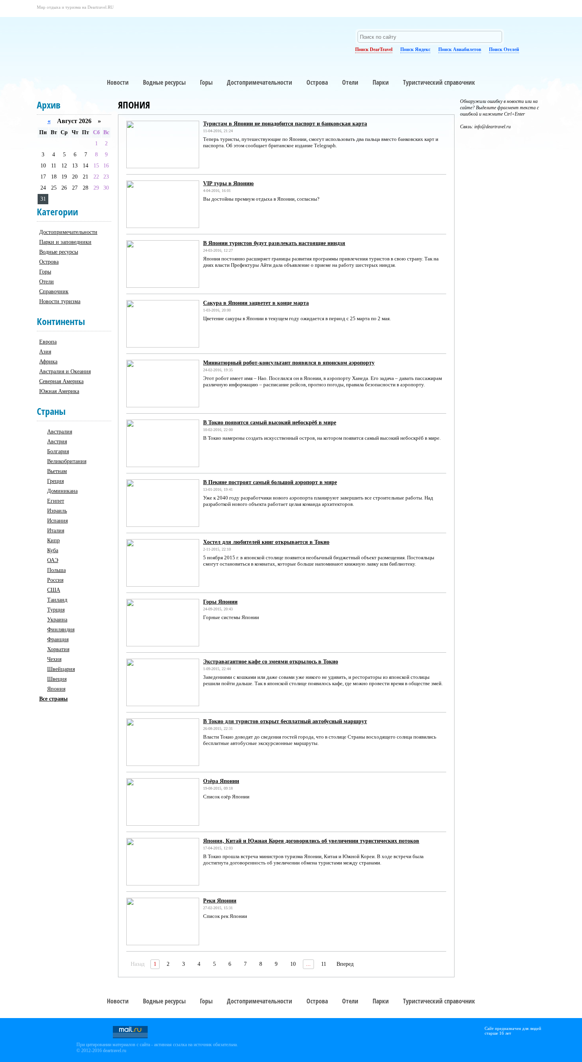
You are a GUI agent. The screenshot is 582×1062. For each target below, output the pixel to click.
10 (293, 964)
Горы (206, 82)
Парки (381, 82)
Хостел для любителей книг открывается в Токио (266, 542)
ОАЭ (52, 560)
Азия (45, 352)
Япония (56, 689)
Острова (317, 82)
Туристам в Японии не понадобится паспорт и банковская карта (285, 124)
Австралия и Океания (65, 371)
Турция (56, 610)
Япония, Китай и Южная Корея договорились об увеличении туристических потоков (311, 841)
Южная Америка (59, 391)
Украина (57, 620)
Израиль (57, 511)
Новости (118, 82)
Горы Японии (220, 602)
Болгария (58, 451)
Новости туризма (59, 301)
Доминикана (62, 491)
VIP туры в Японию (228, 183)
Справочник (53, 291)
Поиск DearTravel (373, 49)
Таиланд (57, 600)
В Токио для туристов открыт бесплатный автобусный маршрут (285, 721)
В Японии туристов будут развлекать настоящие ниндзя (274, 243)
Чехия (54, 659)
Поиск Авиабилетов (459, 49)
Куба (52, 550)
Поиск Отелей (504, 49)
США (53, 590)
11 (323, 964)
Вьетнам (57, 471)
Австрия (57, 442)
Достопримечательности (259, 82)
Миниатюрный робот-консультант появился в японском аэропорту (289, 363)
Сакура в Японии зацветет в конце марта (256, 303)
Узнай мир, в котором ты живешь (108, 38)
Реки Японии (219, 901)
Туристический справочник (439, 82)
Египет (55, 501)
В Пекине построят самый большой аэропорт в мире (270, 482)
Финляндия (60, 630)
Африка (48, 362)
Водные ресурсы (164, 82)
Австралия (59, 432)
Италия (55, 531)
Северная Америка (61, 381)
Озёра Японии (221, 781)
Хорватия (58, 649)
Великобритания (66, 461)
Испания (57, 521)
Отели (350, 82)
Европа (48, 342)
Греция (55, 481)
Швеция (57, 679)
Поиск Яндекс (415, 49)
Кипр (53, 540)
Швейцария (61, 669)
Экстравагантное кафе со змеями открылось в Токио (270, 662)
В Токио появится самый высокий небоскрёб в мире (269, 423)
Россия (55, 580)
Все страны (53, 699)
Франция (57, 639)
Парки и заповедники (65, 242)
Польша (56, 570)
